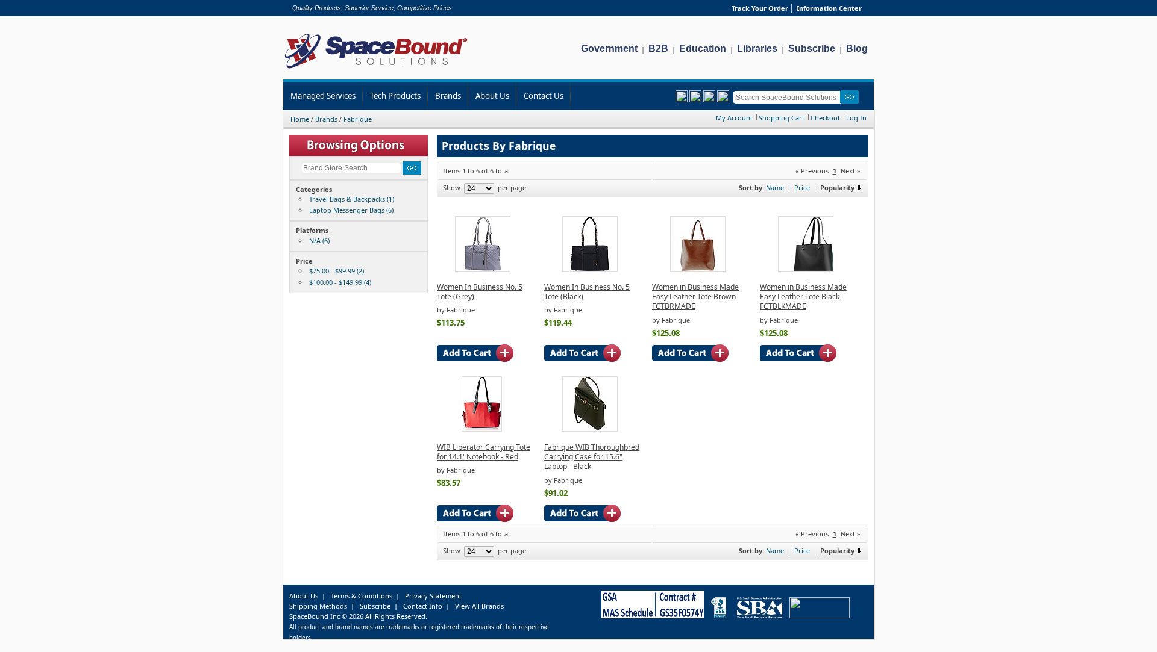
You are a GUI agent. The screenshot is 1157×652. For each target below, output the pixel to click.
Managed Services (323, 95)
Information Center (829, 8)
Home (299, 118)
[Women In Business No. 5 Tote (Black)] (590, 268)
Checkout (825, 117)
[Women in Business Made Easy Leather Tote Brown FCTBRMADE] (698, 268)
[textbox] (788, 97)
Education (702, 48)
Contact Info (422, 605)
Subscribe (811, 48)
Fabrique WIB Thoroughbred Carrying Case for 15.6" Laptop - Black (591, 457)
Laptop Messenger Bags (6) (351, 209)
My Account (734, 117)
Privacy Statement (433, 595)
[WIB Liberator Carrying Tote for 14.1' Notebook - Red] (482, 428)
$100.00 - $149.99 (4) (340, 282)
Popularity (837, 187)
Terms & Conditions (361, 595)
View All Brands (479, 605)
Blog (857, 48)
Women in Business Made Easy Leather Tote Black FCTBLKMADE (803, 297)
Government (609, 48)
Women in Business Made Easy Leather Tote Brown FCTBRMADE (695, 297)
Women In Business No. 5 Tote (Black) (587, 292)
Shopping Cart (781, 117)
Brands (448, 95)
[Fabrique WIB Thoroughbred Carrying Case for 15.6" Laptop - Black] (590, 428)
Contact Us (543, 95)
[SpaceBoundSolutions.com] (376, 69)
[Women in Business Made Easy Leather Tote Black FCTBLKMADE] (805, 268)
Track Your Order (760, 8)
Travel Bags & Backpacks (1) (351, 198)
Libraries (757, 48)
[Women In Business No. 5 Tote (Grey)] (482, 268)
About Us (492, 95)
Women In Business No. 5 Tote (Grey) (479, 292)
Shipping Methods (318, 605)
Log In (856, 117)
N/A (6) (319, 240)
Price (802, 187)
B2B (658, 48)
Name (775, 187)
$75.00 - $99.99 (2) (336, 270)
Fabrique (357, 118)
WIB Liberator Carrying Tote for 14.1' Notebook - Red (483, 452)
